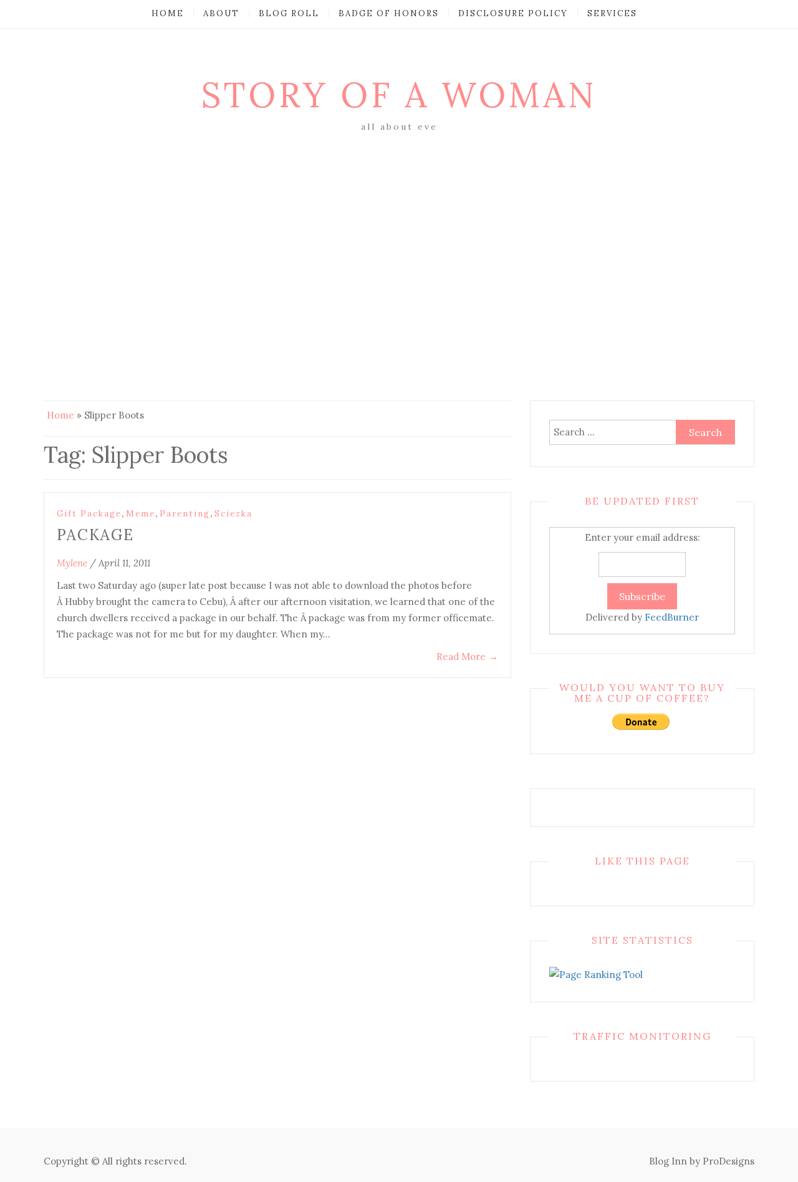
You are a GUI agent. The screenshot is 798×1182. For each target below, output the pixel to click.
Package (95, 535)
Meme (140, 513)
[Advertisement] (399, 229)
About (221, 13)
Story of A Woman (399, 95)
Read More (467, 656)
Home (167, 13)
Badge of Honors (389, 13)
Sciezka (233, 513)
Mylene (72, 563)
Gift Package (89, 513)
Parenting (185, 513)
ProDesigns (728, 1161)
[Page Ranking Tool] (596, 974)
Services (612, 13)
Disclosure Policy (513, 13)
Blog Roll (289, 13)
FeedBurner (672, 617)
